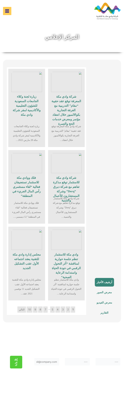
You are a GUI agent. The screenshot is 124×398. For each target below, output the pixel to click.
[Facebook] (115, 383)
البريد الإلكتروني (47, 353)
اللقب (77, 353)
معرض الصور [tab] (104, 292)
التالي (21, 309)
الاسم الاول (108, 353)
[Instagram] (98, 383)
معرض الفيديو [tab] (104, 302)
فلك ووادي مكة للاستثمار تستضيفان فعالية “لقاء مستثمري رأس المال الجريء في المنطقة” (26, 186)
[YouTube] (109, 387)
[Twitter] (107, 383)
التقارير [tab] (104, 312)
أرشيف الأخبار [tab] (104, 282)
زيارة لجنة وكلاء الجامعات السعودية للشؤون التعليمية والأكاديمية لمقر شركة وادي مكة (27, 105)
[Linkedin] (100, 387)
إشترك (16, 362)
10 (29, 309)
